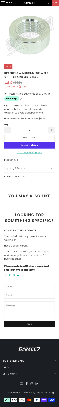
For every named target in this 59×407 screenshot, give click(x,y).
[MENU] (1, 3)
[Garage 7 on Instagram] (13, 275)
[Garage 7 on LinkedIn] (17, 275)
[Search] (48, 3)
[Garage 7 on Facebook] (9, 275)
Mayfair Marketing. (45, 392)
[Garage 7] (29, 3)
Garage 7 (17, 392)
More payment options (29, 152)
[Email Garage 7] (5, 275)
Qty (6, 124)
